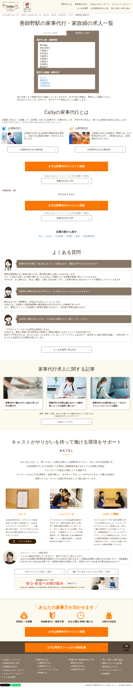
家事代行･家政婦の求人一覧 (31, 15)
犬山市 (70, 15)
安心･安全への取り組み (120, 8)
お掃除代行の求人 (78, 666)
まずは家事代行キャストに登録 (66, 166)
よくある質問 (82, 8)
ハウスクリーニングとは (48, 669)
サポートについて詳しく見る (38, 572)
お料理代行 (45, 86)
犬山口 (49, 236)
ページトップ (126, 649)
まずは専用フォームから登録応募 (66, 647)
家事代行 (46, 15)
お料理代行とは (44, 666)
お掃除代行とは (44, 663)
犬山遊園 (59, 236)
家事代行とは (66, 4)
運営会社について (110, 666)
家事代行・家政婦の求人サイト (11, 2)
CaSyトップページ (12, 660)
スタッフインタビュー (13, 673)
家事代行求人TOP (65, 181)
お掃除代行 (45, 83)
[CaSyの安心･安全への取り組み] (66, 583)
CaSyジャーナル (65, 422)
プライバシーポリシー (112, 670)
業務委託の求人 (81, 4)
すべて (43, 78)
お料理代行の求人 (78, 669)
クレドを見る (25, 541)
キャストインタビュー (121, 4)
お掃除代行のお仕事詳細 (31, 149)
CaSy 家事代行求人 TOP (10, 15)
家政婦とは (42, 673)
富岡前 (69, 236)
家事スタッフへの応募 (112, 663)
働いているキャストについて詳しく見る (91, 572)
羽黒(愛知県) (89, 236)
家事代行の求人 (77, 663)
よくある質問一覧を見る (65, 350)
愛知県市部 (62, 15)
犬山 (40, 236)
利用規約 (106, 673)
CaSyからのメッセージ (99, 4)
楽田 (78, 236)
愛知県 (54, 15)
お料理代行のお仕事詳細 (98, 149)
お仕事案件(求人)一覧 (99, 8)
